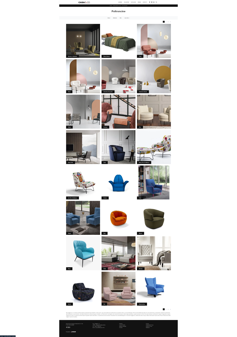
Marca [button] (109, 17)
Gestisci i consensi (11, 336)
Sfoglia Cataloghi (122, 326)
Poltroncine (124, 5)
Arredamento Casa (117, 5)
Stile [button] (120, 17)
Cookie (5, 336)
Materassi (148, 327)
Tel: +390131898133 (97, 326)
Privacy (1, 336)
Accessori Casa (149, 326)
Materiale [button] (115, 17)
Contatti (145, 2)
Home (111, 5)
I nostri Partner (122, 324)
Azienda (120, 2)
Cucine (147, 323)
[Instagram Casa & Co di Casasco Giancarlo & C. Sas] (152, 2)
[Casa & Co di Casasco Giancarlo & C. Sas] (84, 2)
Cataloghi (133, 2)
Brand (139, 2)
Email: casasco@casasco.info (98, 327)
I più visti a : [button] (126, 17)
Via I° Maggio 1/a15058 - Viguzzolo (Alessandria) (99, 324)
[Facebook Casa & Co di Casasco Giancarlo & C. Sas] (150, 2)
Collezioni (126, 2)
